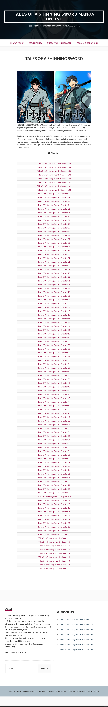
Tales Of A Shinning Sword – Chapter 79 (54, 269)
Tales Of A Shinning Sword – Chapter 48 (54, 387)
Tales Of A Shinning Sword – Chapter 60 (54, 341)
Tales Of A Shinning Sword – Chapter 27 (54, 466)
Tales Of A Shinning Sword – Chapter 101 (54, 186)
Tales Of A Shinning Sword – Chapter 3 (54, 561)
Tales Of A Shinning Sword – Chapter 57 (54, 353)
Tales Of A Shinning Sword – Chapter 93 (54, 216)
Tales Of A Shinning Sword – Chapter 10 (54, 534)
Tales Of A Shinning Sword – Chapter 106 (54, 167)
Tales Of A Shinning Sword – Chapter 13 (54, 523)
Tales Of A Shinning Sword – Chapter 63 (54, 330)
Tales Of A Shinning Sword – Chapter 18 (54, 504)
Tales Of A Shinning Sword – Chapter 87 (54, 239)
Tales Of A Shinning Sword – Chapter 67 (54, 315)
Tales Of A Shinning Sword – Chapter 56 (54, 356)
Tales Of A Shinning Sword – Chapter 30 (54, 455)
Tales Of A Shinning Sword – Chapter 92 (54, 220)
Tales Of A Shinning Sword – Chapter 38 (54, 424)
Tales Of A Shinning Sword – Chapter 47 (54, 390)
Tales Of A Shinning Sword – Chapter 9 (54, 538)
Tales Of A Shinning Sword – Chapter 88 (54, 235)
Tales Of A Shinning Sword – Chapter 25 (54, 474)
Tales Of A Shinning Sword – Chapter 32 (54, 447)
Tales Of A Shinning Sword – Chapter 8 (54, 542)
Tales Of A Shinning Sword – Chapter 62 (54, 334)
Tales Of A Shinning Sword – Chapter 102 (54, 182)
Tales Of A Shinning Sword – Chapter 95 (54, 209)
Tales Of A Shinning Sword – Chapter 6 (54, 549)
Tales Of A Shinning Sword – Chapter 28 (54, 462)
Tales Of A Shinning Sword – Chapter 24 (54, 477)
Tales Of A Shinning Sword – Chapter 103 (54, 178)
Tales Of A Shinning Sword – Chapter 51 (54, 375)
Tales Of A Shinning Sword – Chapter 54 (54, 364)
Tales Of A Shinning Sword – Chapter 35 (54, 436)
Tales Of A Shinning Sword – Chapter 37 (54, 428)
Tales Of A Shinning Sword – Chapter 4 (54, 557)
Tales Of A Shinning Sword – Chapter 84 (54, 250)
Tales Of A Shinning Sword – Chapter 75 (54, 284)
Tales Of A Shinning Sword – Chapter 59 (54, 345)
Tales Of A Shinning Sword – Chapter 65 (54, 322)
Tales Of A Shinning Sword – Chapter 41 (54, 413)
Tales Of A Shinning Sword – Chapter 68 (54, 311)
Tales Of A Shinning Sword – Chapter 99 (54, 194)
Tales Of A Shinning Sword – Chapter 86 (54, 243)
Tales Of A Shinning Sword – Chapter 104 (54, 175)
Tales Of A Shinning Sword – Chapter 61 (54, 337)
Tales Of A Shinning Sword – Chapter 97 (54, 201)
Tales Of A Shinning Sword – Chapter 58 (54, 349)
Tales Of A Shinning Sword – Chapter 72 (54, 296)
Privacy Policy (17, 43)
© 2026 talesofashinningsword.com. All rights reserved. (32, 691)
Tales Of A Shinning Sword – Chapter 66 (54, 318)
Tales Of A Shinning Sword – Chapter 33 (54, 443)
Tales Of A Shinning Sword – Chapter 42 (54, 409)
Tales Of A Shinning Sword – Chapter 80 (54, 265)
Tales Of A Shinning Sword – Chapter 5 (54, 553)
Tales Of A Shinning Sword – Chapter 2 (54, 564)
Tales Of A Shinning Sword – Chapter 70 (54, 303)
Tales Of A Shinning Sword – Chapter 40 (54, 417)
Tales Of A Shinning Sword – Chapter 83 (54, 254)
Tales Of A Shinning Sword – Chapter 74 (54, 288)
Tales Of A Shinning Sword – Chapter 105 (54, 171)
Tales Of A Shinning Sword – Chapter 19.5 (54, 496)
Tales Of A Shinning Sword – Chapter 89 (54, 231)
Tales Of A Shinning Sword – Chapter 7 (54, 546)
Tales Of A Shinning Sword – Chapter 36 (54, 432)
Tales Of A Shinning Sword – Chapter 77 (54, 277)
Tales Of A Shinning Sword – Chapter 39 (54, 421)
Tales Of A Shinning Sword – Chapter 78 (54, 273)
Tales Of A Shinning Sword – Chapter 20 (54, 493)
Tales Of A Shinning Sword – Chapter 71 (54, 300)
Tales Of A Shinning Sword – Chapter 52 (54, 371)
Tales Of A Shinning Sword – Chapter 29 (54, 458)
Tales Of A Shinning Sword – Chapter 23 (54, 481)
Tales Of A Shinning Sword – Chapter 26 (54, 470)
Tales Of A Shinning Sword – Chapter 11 (54, 530)
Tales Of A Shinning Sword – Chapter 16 (54, 511)
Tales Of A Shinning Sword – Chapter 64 (54, 326)
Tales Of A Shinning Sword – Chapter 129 (54, 163)
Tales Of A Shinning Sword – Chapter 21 (54, 489)
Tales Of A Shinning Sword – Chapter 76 (54, 281)
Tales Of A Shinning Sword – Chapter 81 (54, 262)
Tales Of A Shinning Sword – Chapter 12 (54, 527)
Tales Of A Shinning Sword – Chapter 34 (54, 440)
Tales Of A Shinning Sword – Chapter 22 (54, 485)
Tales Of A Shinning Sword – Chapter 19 (54, 500)
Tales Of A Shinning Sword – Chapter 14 (54, 519)
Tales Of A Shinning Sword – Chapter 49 (54, 383)
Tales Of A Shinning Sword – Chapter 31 (54, 451)
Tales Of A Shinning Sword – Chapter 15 (54, 515)
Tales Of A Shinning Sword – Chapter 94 (54, 212)
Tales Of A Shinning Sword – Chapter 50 (54, 379)
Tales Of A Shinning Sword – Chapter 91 (54, 224)
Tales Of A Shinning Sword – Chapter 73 (54, 292)
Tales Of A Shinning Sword (59, 43)
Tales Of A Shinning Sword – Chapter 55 (54, 360)
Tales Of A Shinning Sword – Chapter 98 (54, 197)
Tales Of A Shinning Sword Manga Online (54, 16)
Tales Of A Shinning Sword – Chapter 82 (54, 258)
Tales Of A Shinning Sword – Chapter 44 (54, 402)
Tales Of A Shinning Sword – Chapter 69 (54, 307)
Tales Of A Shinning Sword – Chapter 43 (54, 405)
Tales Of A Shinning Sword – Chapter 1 (54, 568)
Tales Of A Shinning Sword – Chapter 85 (54, 247)
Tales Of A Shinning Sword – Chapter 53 (54, 368)
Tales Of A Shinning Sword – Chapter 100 (54, 190)
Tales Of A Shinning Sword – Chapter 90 (54, 228)
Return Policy (35, 43)
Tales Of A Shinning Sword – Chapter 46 (54, 394)
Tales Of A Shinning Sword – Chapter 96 (54, 205)
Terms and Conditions (87, 43)
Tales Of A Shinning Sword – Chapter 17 (54, 508)
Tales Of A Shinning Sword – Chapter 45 (54, 398)
